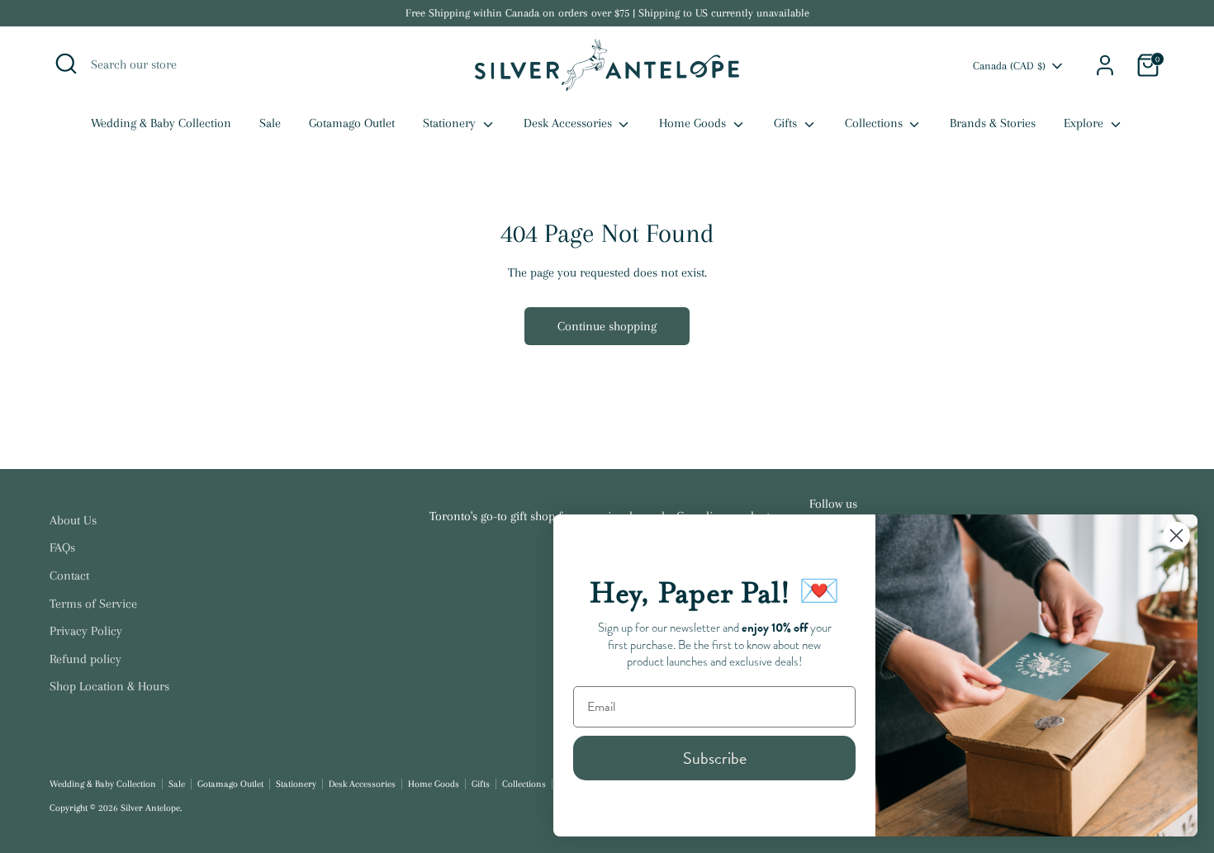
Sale (270, 123)
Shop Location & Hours (109, 686)
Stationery (451, 123)
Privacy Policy (86, 630)
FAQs (62, 547)
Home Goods (694, 123)
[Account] (1105, 65)
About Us (73, 520)
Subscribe (715, 758)
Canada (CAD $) (1009, 65)
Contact (69, 575)
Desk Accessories (569, 123)
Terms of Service (93, 603)
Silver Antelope (150, 808)
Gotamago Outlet (352, 123)
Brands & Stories (993, 123)
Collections (875, 123)
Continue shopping (607, 326)
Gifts (787, 123)
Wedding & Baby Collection (161, 123)
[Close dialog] (1176, 535)
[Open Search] (66, 63)
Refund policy (85, 659)
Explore (1085, 123)
